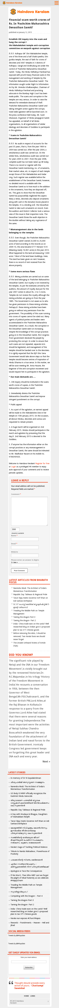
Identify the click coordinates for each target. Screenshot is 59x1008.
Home (26, 996)
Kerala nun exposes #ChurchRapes (25, 918)
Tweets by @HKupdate (16, 935)
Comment (16, 494)
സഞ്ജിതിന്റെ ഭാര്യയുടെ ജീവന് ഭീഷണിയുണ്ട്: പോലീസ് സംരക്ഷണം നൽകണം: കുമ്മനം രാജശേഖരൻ (27, 840)
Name (14, 536)
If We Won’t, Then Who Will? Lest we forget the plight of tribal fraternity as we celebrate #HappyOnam (29, 878)
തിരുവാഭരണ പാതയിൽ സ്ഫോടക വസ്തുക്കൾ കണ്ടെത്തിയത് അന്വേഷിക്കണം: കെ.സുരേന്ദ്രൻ (30, 803)
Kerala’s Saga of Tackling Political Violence (29, 847)
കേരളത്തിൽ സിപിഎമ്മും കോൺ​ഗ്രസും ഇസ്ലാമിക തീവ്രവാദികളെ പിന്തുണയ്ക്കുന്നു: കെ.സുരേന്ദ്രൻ (29, 830)
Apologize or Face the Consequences (26, 871)
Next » (46, 761)
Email (14, 544)
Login (13, 467)
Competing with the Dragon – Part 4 (26, 896)
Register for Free (42, 463)
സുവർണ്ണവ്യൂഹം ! (19, 892)
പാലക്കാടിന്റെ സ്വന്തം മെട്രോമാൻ (27, 860)
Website (14, 552)
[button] (56, 3)
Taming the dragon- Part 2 (24, 620)
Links (32, 996)
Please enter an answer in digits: (25, 560)
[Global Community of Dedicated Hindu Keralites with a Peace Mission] (29, 14)
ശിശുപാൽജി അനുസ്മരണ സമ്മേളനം (27, 782)
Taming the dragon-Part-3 (24, 617)
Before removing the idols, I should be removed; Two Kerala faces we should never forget (29, 636)
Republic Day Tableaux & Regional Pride (30, 594)
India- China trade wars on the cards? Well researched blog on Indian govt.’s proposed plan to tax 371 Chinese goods (31, 627)
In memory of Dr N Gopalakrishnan (26, 778)
